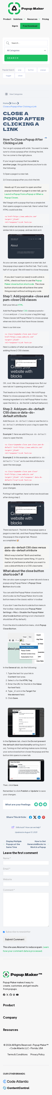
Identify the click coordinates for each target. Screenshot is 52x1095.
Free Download (30, 26)
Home (6, 103)
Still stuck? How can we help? (28, 827)
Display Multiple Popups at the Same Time (14, 844)
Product (7, 19)
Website (7, 879)
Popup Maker (32, 8)
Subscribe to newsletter (18, 931)
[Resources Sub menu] (39, 19)
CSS (25, 310)
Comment (9, 889)
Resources (32, 19)
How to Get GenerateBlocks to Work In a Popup (36, 844)
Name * (7, 858)
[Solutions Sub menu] (24, 19)
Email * (6, 868)
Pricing (45, 19)
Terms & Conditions (17, 1054)
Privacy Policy (37, 1054)
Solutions (17, 19)
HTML (20, 305)
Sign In (15, 26)
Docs (14, 103)
